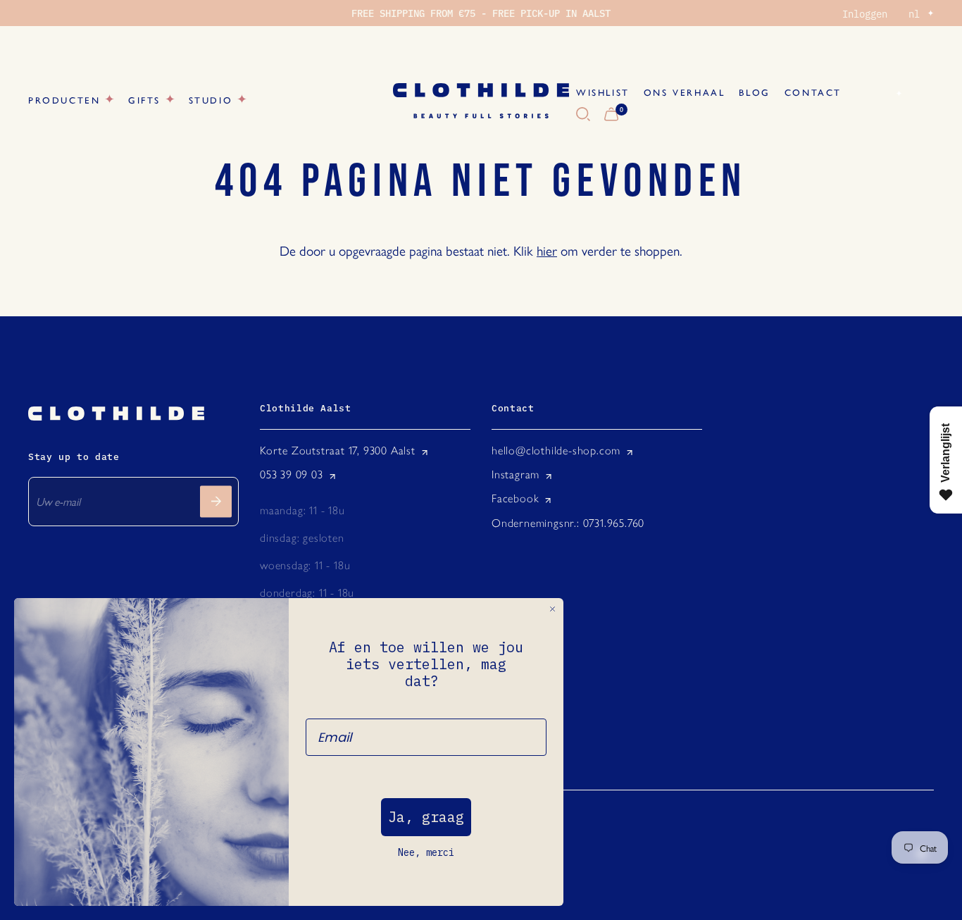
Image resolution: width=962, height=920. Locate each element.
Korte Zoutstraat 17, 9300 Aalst (338, 450)
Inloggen (864, 13)
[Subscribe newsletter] (216, 501)
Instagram (515, 474)
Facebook (515, 498)
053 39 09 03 (291, 474)
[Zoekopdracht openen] (583, 115)
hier (547, 250)
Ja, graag (426, 816)
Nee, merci (426, 852)
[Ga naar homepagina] (481, 101)
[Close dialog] (552, 609)
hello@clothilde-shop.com (556, 450)
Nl (882, 93)
